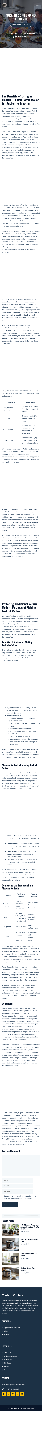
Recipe (6, 1334)
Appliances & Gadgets (21, 24)
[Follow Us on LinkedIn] (13, 1394)
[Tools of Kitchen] (4, 5)
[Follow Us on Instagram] (17, 1394)
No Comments (29, 33)
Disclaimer (8, 1363)
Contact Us (8, 1359)
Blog (6, 1331)
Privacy (6, 1366)
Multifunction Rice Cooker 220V (29, 1240)
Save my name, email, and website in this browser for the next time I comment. (20, 1197)
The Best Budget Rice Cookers (28, 1269)
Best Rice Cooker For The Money (29, 1254)
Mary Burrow (23, 37)
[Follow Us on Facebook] (4, 1394)
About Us (7, 1353)
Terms (6, 1370)
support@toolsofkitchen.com (14, 1384)
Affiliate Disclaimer (10, 1356)
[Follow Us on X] (8, 1394)
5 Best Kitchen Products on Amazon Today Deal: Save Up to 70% (30, 1227)
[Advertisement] (21, 73)
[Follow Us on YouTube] (22, 1394)
